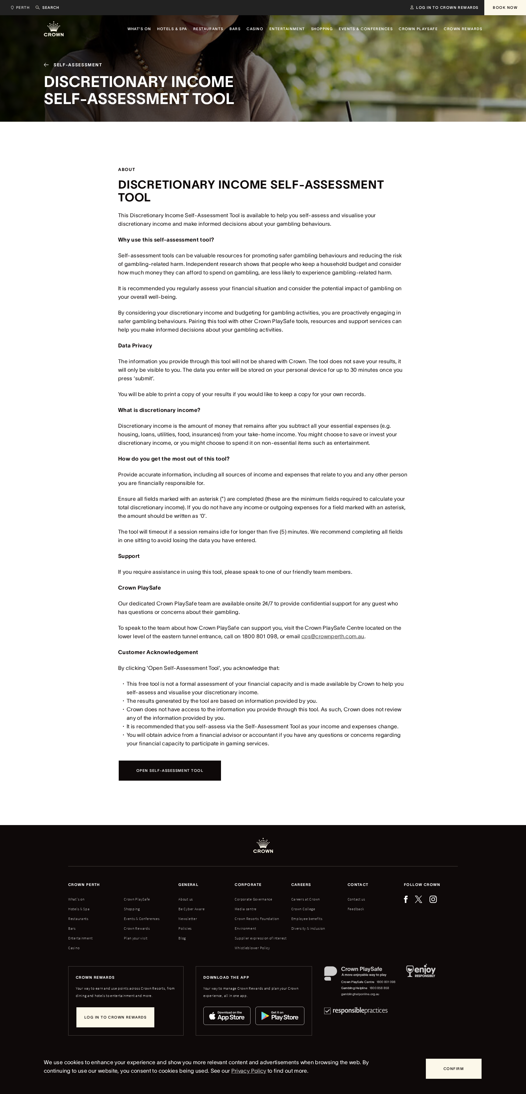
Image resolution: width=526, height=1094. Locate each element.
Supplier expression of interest (260, 938)
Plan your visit (136, 938)
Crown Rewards (137, 928)
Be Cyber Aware (191, 909)
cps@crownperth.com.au (332, 636)
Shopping (132, 909)
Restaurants (78, 918)
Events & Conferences (142, 918)
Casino (73, 948)
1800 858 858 (379, 988)
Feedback (356, 909)
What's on (76, 899)
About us (185, 899)
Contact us (356, 899)
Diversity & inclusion (308, 928)
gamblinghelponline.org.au (360, 994)
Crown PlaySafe (137, 899)
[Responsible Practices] (355, 1011)
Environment (245, 928)
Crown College (303, 909)
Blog (182, 938)
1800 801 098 (386, 982)
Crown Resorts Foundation (257, 918)
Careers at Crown (305, 899)
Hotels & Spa (79, 909)
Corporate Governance (253, 899)
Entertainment (80, 938)
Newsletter (187, 918)
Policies (185, 928)
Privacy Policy (248, 1071)
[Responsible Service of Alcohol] (421, 981)
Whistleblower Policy (252, 948)
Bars (72, 928)
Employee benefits (307, 918)
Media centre (246, 909)
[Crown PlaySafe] (360, 975)
